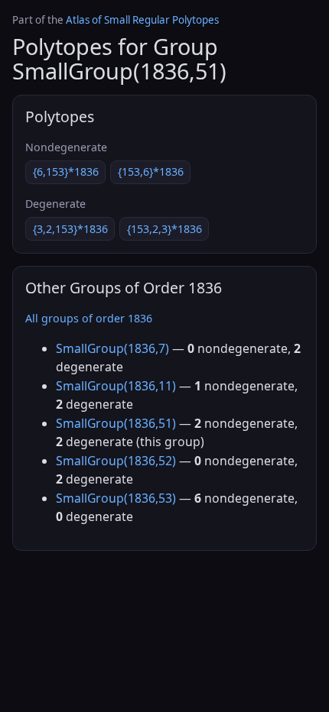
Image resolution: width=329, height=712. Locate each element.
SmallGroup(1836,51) (116, 423)
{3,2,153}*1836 (70, 229)
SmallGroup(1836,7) (112, 348)
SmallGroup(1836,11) (116, 385)
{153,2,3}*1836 (164, 229)
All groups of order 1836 (88, 318)
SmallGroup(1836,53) (116, 498)
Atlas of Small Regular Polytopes (142, 20)
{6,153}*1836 (66, 171)
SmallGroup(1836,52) (116, 460)
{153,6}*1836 (151, 171)
